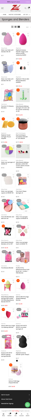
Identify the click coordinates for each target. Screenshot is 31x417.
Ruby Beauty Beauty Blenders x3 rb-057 (7, 243)
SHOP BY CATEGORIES (15, 14)
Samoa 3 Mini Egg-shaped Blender (14, 382)
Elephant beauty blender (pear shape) (22, 353)
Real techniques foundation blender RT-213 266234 (22, 136)
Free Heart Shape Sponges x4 (21, 192)
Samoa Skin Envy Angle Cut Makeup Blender (8, 326)
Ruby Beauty (19, 104)
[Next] (29, 14)
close (28, 1)
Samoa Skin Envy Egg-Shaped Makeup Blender (22, 298)
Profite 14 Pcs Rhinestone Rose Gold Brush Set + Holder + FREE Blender (22, 270)
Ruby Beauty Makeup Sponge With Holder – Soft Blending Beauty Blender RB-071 (7, 299)
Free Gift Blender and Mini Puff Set (7, 217)
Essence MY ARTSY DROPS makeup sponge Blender (6, 354)
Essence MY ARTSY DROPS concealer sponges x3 (21, 327)
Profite (18, 266)
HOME (4, 14)
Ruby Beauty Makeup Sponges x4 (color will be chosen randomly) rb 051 (22, 108)
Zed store (4, 104)
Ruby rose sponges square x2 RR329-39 (7, 192)
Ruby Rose (4, 48)
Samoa (18, 295)
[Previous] (1, 14)
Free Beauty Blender (7, 268)
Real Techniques (20, 133)
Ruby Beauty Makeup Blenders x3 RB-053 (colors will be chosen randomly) (22, 164)
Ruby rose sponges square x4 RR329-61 (22, 217)
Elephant (18, 48)
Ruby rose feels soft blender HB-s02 (7, 79)
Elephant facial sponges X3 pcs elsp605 (6, 136)
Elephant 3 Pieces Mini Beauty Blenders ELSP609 (22, 80)
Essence (18, 324)
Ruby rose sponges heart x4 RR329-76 (22, 243)
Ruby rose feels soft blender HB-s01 (7, 51)
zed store (4, 215)
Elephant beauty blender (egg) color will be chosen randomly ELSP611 (22, 52)
